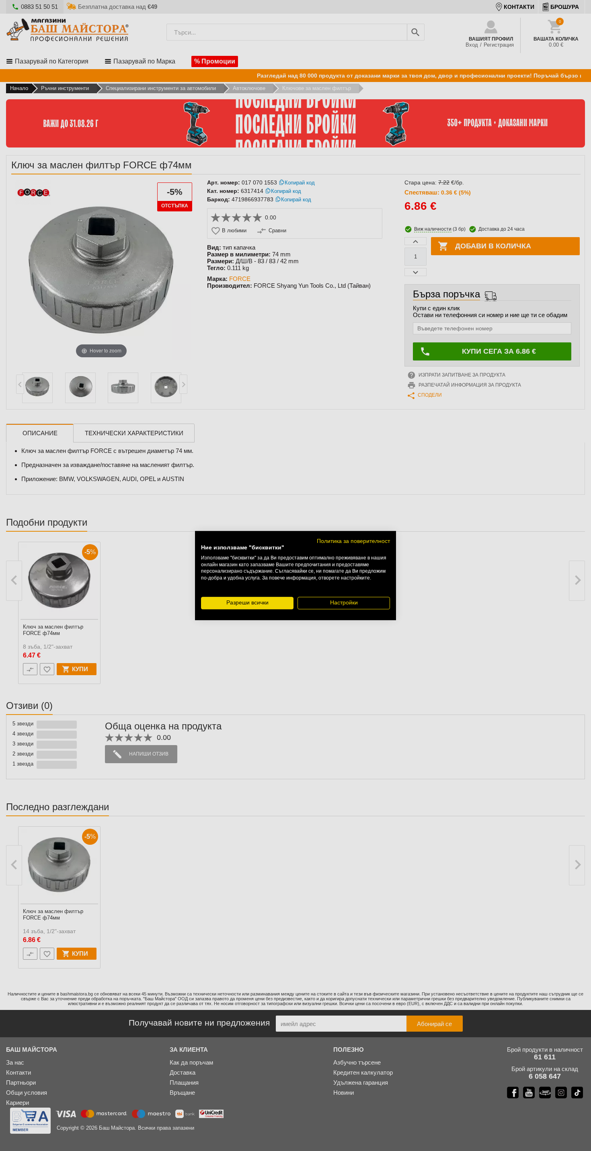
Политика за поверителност (353, 541)
